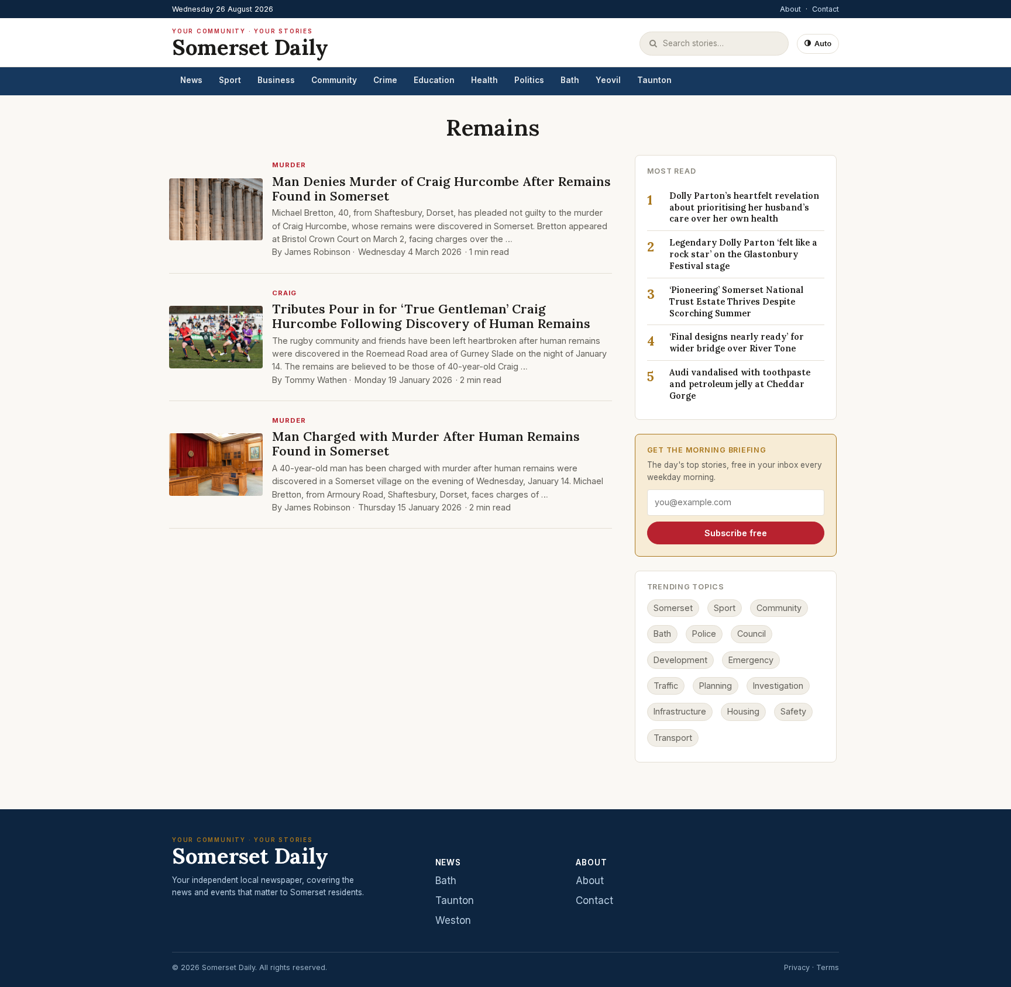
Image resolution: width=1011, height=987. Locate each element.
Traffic (666, 686)
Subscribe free (735, 533)
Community (334, 80)
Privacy (797, 967)
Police (704, 634)
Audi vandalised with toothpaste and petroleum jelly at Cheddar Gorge (739, 384)
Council (751, 634)
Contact (825, 9)
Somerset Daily (250, 43)
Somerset (673, 608)
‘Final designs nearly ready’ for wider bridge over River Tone (736, 342)
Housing (743, 711)
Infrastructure (680, 711)
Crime (385, 80)
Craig (284, 293)
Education (434, 80)
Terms (827, 967)
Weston (453, 920)
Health (484, 80)
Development (680, 660)
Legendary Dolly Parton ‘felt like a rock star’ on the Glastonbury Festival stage (743, 254)
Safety (793, 711)
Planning (715, 686)
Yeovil (608, 80)
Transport (673, 738)
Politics (529, 80)
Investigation (778, 686)
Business (276, 80)
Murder (289, 165)
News (191, 80)
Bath (569, 80)
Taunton (654, 80)
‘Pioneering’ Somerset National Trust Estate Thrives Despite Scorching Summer (736, 301)
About (790, 9)
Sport (230, 80)
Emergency (750, 660)
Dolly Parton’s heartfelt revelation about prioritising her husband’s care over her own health (744, 207)
